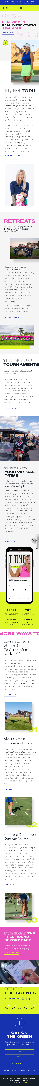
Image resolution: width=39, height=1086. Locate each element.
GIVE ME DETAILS (12, 317)
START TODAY (10, 695)
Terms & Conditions (27, 1070)
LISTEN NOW (9, 541)
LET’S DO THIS (8, 33)
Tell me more (11, 408)
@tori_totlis (11, 998)
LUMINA (24, 1082)
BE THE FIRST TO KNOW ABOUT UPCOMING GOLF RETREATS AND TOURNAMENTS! (19, 2)
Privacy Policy (10, 1070)
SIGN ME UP (9, 885)
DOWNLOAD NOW (11, 953)
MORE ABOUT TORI (12, 155)
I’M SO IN (8, 789)
